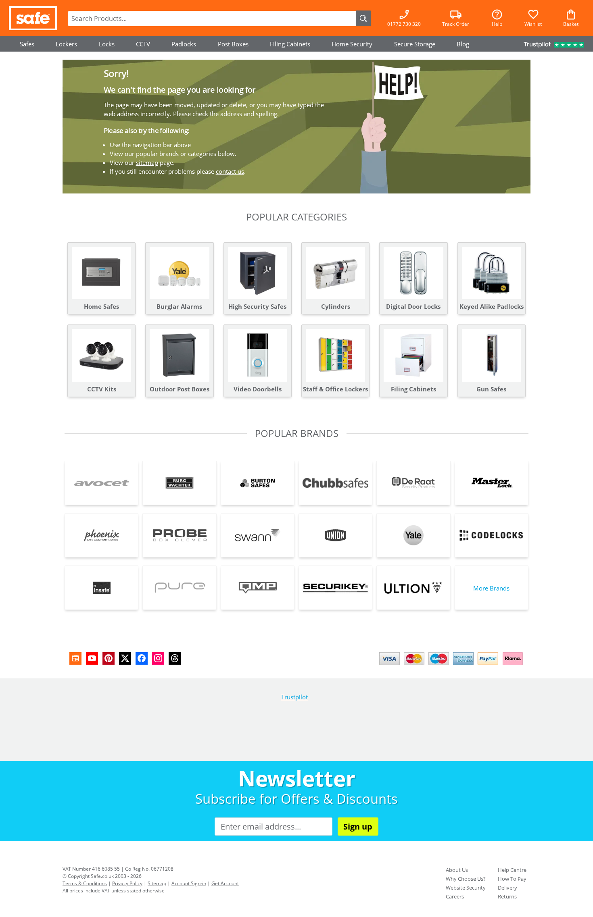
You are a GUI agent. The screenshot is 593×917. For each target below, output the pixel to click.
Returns (507, 896)
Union (335, 535)
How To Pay (512, 878)
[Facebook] (142, 658)
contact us (230, 171)
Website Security (466, 887)
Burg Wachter (179, 483)
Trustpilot (294, 697)
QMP (257, 588)
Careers (455, 896)
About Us (457, 869)
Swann (257, 535)
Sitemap (157, 883)
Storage (414, 44)
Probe (179, 535)
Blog (463, 44)
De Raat (413, 483)
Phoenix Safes (101, 535)
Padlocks (183, 44)
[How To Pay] (452, 666)
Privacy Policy (127, 883)
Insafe (101, 588)
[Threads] (175, 658)
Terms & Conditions (85, 883)
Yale (413, 535)
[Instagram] (158, 658)
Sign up (357, 826)
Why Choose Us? (466, 878)
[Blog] (75, 658)
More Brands (491, 588)
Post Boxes (233, 44)
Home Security (352, 44)
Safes (27, 44)
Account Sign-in (188, 883)
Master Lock (491, 483)
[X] (125, 658)
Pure (179, 588)
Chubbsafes (335, 483)
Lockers (66, 44)
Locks (107, 44)
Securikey (335, 588)
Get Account (225, 883)
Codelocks (491, 535)
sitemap (147, 162)
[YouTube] (92, 658)
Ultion (413, 588)
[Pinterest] (108, 658)
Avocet (101, 483)
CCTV (143, 44)
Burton (257, 483)
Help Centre (512, 869)
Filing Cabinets (290, 44)
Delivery (507, 887)
